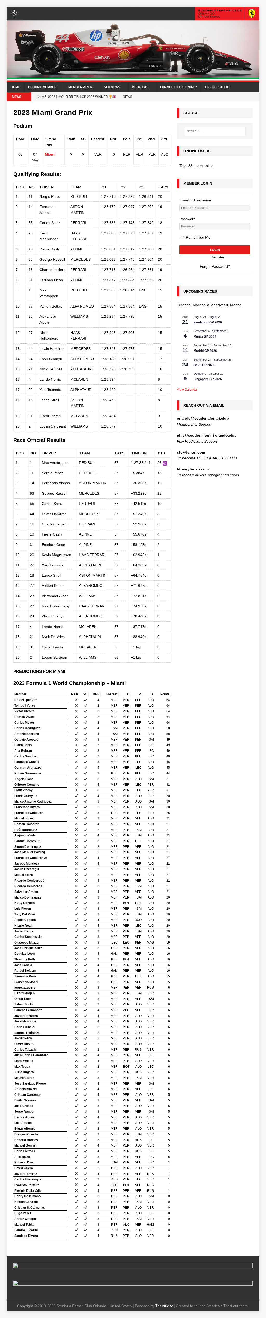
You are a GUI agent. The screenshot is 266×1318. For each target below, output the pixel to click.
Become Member (42, 87)
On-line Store (217, 87)
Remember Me (197, 237)
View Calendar (187, 389)
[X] (204, 96)
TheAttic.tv (164, 1306)
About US (140, 87)
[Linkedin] (214, 96)
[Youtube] (244, 96)
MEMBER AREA (80, 87)
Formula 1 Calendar (178, 87)
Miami (50, 154)
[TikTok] (254, 96)
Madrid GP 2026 (205, 351)
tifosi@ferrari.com (193, 469)
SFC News (112, 87)
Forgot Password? (215, 266)
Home (15, 87)
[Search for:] (215, 131)
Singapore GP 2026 (208, 379)
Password (187, 219)
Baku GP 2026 (204, 365)
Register (217, 257)
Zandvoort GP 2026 (208, 322)
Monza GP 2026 (205, 337)
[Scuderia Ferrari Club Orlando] (133, 79)
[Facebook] (234, 96)
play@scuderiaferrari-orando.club (207, 435)
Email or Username (195, 200)
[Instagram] (224, 96)
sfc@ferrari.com (191, 452)
